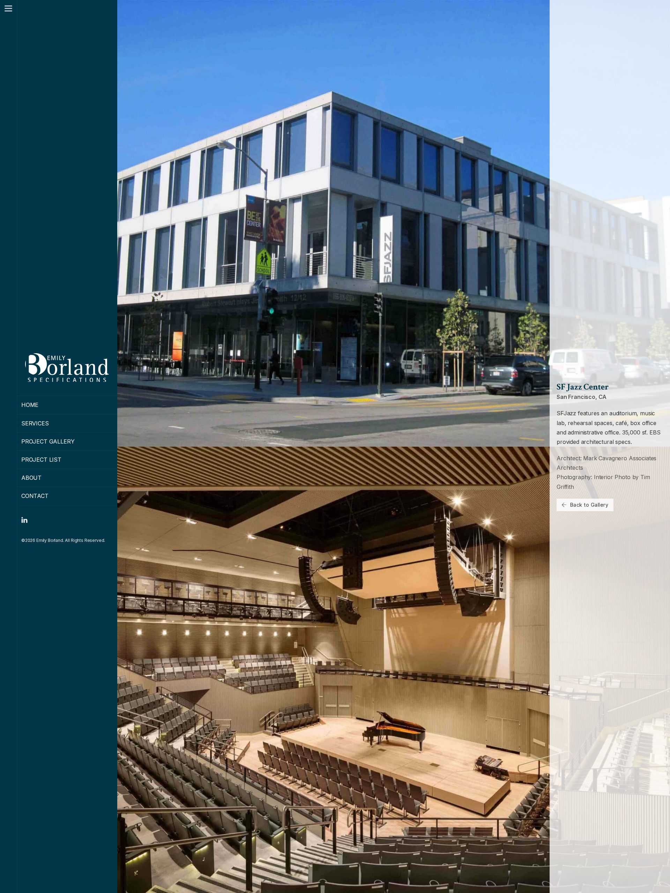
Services (35, 423)
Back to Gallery (589, 505)
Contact (35, 495)
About (31, 477)
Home (29, 404)
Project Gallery (48, 441)
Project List (41, 459)
